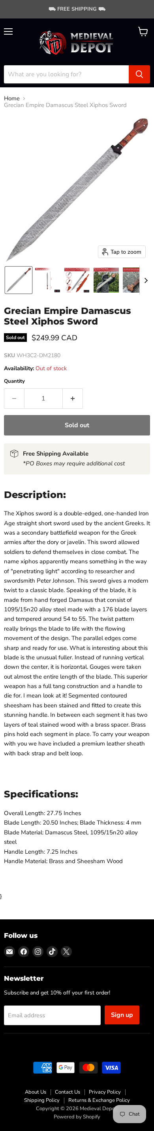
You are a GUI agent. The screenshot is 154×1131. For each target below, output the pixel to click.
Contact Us (67, 1092)
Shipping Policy (42, 1100)
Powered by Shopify (77, 1116)
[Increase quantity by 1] (73, 398)
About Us (35, 1092)
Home (12, 98)
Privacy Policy (105, 1092)
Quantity (14, 381)
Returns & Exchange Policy (99, 1100)
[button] (18, 280)
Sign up (122, 1015)
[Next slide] (145, 280)
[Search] (139, 74)
